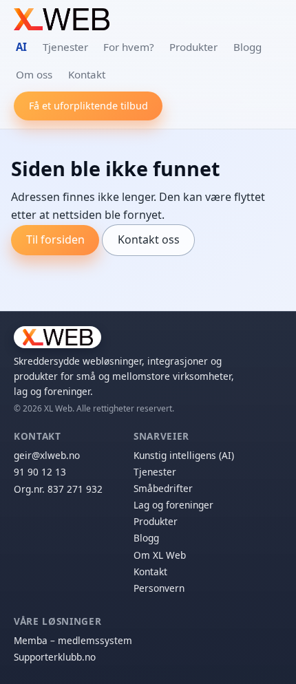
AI (21, 47)
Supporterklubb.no (55, 656)
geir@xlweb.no (47, 455)
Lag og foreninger (173, 504)
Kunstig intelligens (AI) (184, 455)
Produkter (193, 47)
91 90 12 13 (40, 471)
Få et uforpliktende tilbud (88, 105)
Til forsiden (55, 239)
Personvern (159, 588)
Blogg (247, 47)
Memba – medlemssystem (73, 640)
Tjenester (65, 47)
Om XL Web (160, 555)
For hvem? (128, 47)
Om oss (34, 74)
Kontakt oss (149, 239)
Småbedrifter (163, 488)
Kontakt (86, 74)
